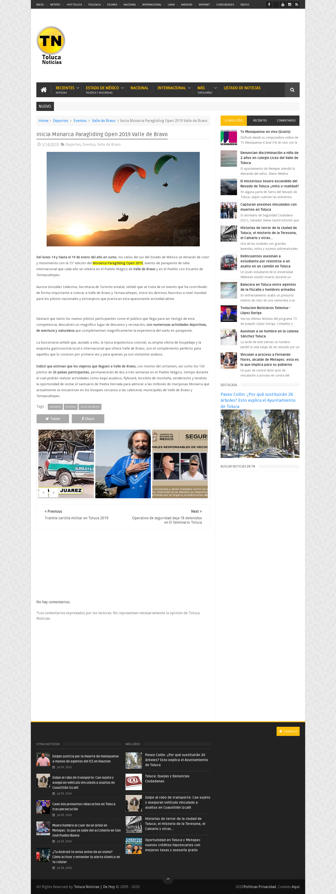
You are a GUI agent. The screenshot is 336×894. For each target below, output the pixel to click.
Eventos (80, 120)
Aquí (296, 887)
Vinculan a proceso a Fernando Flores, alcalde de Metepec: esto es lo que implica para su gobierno (269, 360)
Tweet (55, 419)
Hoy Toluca (74, 4)
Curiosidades (225, 4)
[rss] (296, 4)
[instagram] (290, 4)
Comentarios (286, 120)
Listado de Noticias (242, 88)
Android (186, 4)
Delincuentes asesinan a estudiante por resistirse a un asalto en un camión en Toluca (265, 261)
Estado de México (102, 90)
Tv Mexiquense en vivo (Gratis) (265, 132)
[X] (276, 4)
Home (43, 120)
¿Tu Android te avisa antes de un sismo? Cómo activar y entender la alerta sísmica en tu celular (86, 857)
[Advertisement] (261, 46)
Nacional (130, 4)
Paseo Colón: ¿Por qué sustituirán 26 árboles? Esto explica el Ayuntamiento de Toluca (258, 400)
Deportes (60, 120)
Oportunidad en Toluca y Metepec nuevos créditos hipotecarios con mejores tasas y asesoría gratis (172, 845)
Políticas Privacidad (260, 887)
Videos (244, 4)
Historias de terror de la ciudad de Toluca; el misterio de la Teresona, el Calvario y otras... (268, 233)
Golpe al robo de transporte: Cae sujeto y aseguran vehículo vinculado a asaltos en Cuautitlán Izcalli (83, 783)
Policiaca (94, 4)
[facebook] (269, 4)
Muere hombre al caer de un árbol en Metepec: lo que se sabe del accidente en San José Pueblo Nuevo (86, 830)
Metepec (55, 4)
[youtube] (283, 4)
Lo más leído (234, 120)
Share (89, 419)
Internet (204, 4)
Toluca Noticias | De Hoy (94, 887)
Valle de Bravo (103, 120)
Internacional (151, 4)
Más (204, 90)
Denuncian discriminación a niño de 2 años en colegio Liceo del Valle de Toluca (269, 158)
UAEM (171, 4)
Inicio (40, 4)
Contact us (290, 731)
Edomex (112, 4)
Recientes (65, 90)
